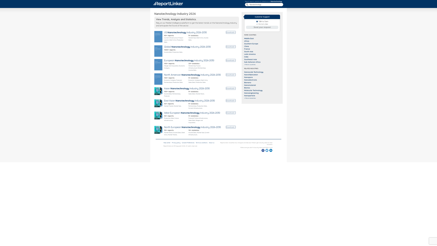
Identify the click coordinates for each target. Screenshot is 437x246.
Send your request (262, 27)
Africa (246, 41)
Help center (166, 143)
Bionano (247, 82)
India (246, 57)
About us (211, 143)
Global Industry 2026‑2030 (187, 46)
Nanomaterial (250, 85)
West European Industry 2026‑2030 (192, 112)
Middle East (249, 38)
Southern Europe (251, 44)
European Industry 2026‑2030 (189, 60)
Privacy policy (176, 143)
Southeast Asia (250, 59)
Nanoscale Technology (253, 72)
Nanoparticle (249, 96)
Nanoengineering (251, 93)
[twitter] (267, 151)
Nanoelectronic (250, 80)
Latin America (250, 54)
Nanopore (248, 77)
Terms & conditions (201, 143)
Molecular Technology (253, 90)
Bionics (247, 88)
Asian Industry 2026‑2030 (187, 88)
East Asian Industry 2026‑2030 (189, 100)
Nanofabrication (251, 75)
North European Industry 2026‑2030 (192, 127)
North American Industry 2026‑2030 (192, 74)
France (247, 49)
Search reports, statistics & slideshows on (263, 1)
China (246, 46)
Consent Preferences (188, 143)
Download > (230, 32)
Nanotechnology (276, 1)
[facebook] (263, 151)
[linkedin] (271, 151)
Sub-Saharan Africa (252, 62)
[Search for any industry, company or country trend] (247, 4)
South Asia (248, 51)
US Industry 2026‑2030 (185, 32)
